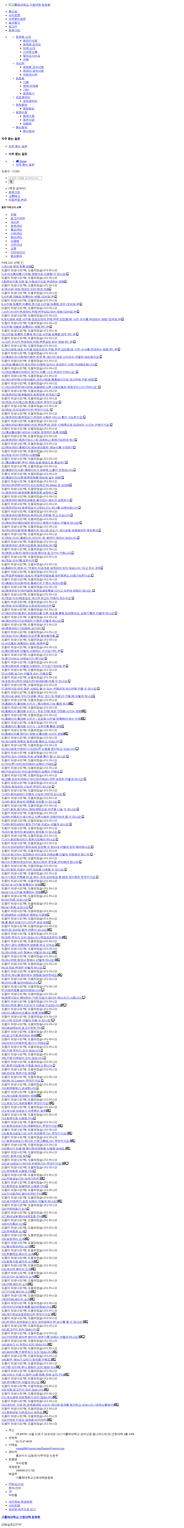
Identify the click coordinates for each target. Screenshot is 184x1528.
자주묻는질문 (17, 18)
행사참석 (21, 127)
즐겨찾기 (14, 22)
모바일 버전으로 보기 (22, 1509)
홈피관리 (16, 229)
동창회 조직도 (32, 44)
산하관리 (16, 233)
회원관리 (16, 225)
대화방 (27, 123)
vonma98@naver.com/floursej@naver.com (40, 1448)
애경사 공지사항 (33, 70)
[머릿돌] (96, 1491)
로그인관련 (18, 218)
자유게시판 (30, 74)
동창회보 (21, 104)
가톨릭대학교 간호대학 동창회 (20, 1516)
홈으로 (13, 11)
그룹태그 (14, 195)
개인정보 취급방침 (20, 1501)
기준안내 (16, 244)
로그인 (13, 26)
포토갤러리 (23, 97)
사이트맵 (14, 15)
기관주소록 (30, 51)
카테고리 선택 (10, 262)
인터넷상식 (18, 252)
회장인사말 (30, 40)
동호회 (20, 78)
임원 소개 (29, 48)
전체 (13, 214)
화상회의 (16, 256)
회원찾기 (28, 93)
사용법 (15, 240)
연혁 (26, 59)
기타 (26, 89)
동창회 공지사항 (33, 67)
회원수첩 (21, 112)
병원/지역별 (30, 85)
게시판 (20, 63)
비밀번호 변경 (18, 199)
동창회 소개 (23, 36)
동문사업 (28, 119)
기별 (26, 82)
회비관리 (16, 237)
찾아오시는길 (31, 55)
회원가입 (14, 30)
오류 (13, 248)
